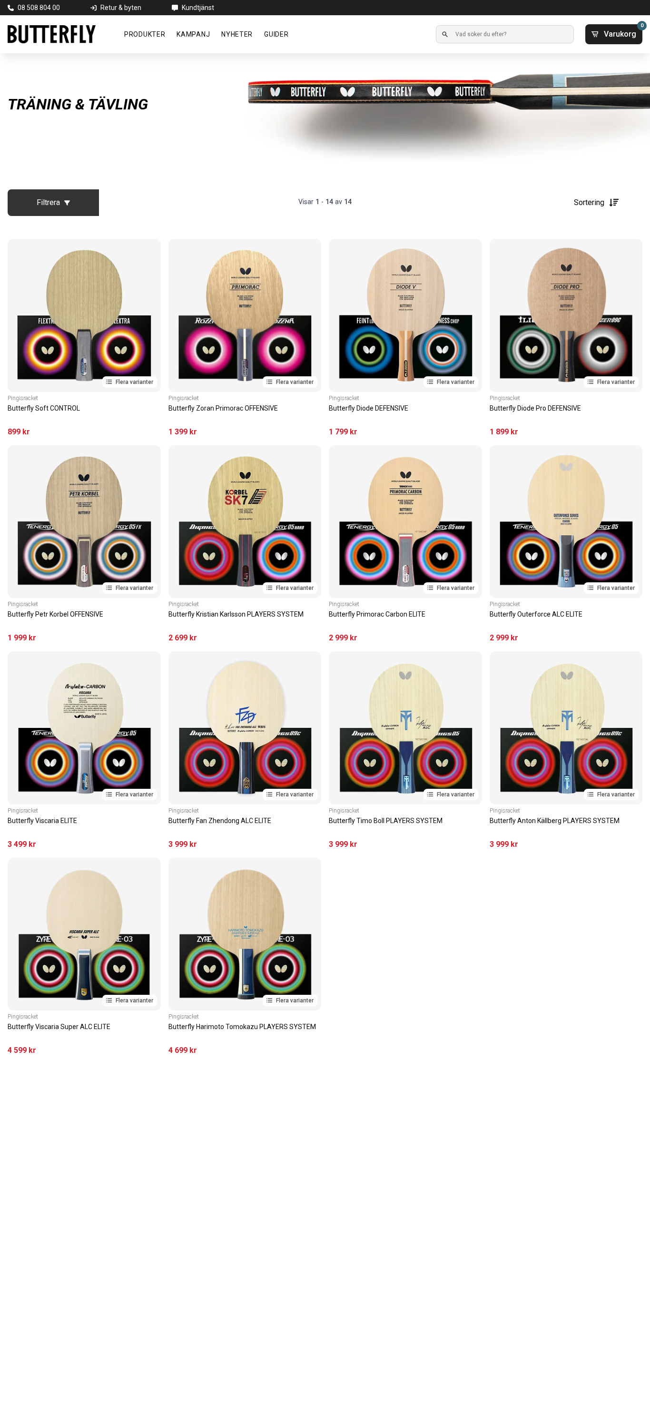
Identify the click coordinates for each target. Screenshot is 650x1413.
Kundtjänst (198, 7)
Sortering (589, 202)
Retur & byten (120, 7)
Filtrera (48, 202)
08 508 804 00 (39, 7)
